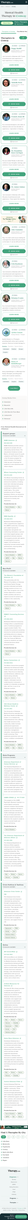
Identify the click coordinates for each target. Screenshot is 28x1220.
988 (5, 894)
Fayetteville (6, 1147)
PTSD (14, 1192)
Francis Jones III (17, 117)
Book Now (15, 70)
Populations (11, 346)
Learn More (14, 65)
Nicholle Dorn (16, 82)
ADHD (14, 1184)
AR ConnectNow (10, 952)
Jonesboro (6, 1157)
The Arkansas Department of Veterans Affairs (14, 836)
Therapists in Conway (8, 31)
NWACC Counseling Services (14, 614)
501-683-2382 (8, 840)
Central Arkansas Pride (12, 1081)
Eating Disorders (14, 1187)
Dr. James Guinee (18, 187)
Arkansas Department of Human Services (12, 763)
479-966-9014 (8, 519)
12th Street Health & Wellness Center (11, 705)
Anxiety (14, 1179)
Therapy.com (20, 1208)
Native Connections (11, 660)
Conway (5, 1149)
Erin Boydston (17, 264)
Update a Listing (7, 1210)
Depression (14, 1182)
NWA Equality (9, 516)
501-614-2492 (8, 709)
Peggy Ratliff (16, 48)
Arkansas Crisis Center (12, 891)
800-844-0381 (8, 443)
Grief (14, 1189)
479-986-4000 (8, 619)
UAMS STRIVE (9, 797)
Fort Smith (6, 1155)
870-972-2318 (8, 475)
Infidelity (14, 1194)
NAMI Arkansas (9, 440)
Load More (14, 388)
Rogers (5, 1160)
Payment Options (19, 346)
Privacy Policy (22, 1210)
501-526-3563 (8, 954)
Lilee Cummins (17, 230)
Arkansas (8, 6)
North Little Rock (8, 1152)
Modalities (4, 346)
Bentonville (6, 1144)
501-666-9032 (8, 663)
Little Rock (6, 1141)
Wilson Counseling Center (13, 472)
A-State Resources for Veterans (11, 985)
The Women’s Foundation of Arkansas (13, 576)
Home (2, 6)
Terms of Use (15, 1210)
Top (3, 1137)
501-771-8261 (21, 797)
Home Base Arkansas (11, 1038)
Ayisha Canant (16, 332)
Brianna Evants (17, 298)
